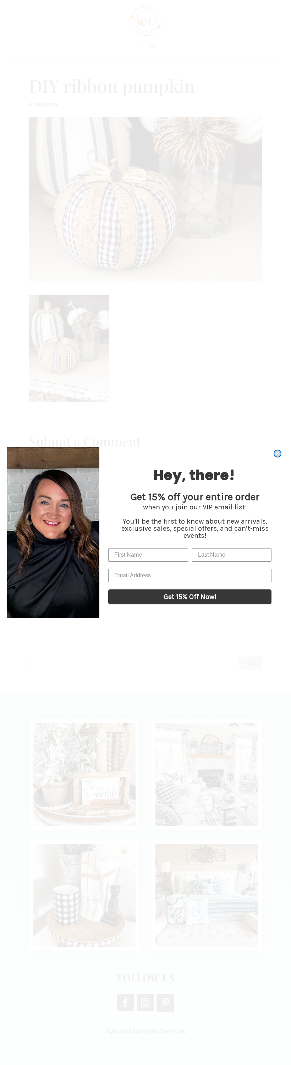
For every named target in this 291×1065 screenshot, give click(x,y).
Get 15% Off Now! (190, 597)
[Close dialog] (277, 453)
